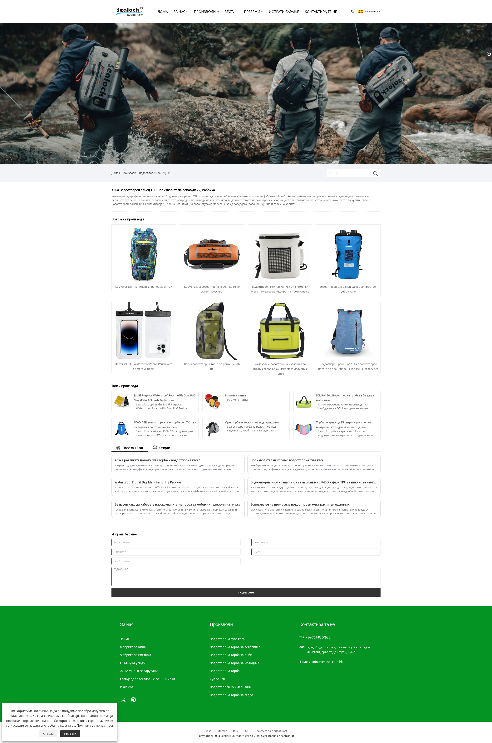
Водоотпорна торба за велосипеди (236, 647)
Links (208, 731)
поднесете (246, 592)
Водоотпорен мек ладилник (230, 687)
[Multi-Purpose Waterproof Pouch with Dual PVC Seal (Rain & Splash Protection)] (121, 401)
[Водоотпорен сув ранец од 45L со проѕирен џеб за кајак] (348, 253)
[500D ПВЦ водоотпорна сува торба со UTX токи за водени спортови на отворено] (121, 428)
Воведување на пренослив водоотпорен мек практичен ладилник (299, 504)
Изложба (127, 687)
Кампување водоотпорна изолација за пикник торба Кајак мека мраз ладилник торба (280, 368)
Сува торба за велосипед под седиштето (252, 422)
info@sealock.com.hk (327, 662)
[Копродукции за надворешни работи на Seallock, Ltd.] (128, 11)
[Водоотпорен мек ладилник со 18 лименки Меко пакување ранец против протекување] (280, 253)
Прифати (70, 733)
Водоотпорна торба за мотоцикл (234, 663)
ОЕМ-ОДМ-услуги (132, 663)
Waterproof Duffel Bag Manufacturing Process (148, 482)
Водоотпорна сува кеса (227, 639)
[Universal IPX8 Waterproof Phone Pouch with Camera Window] (144, 330)
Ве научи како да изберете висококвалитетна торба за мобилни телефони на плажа (177, 504)
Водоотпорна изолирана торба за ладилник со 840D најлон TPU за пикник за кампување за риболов (313, 482)
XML (246, 731)
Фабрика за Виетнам (135, 655)
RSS (235, 731)
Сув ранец (217, 679)
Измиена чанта (235, 395)
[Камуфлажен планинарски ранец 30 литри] (144, 253)
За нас (125, 639)
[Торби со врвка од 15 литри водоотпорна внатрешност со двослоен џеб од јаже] (303, 428)
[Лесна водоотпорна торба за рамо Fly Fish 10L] (212, 330)
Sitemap (222, 731)
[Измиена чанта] (212, 401)
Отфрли (48, 733)
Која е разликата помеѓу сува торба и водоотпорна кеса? (157, 460)
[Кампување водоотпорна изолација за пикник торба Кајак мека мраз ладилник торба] (280, 330)
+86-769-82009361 (319, 637)
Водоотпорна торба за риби (231, 655)
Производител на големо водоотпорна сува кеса (287, 460)
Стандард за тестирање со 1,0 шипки (147, 679)
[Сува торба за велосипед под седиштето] (212, 428)
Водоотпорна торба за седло (231, 695)
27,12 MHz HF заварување (139, 671)
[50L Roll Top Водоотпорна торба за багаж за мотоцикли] (303, 401)
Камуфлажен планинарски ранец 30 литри (143, 286)
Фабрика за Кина (133, 647)
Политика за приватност (271, 731)
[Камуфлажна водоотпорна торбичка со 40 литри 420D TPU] (212, 253)
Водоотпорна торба (225, 671)
